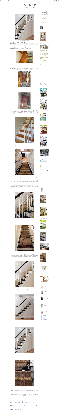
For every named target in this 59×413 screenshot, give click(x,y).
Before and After (15, 402)
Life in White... (45, 291)
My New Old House (33, 402)
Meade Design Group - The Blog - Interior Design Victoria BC (44, 303)
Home (24, 405)
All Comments (42, 166)
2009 (41, 191)
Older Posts (37, 405)
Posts (41, 165)
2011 (41, 189)
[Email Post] (22, 401)
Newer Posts (11, 405)
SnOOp (41, 310)
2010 (41, 190)
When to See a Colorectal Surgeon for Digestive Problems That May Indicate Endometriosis (44, 320)
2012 (41, 188)
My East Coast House (20, 402)
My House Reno (28, 402)
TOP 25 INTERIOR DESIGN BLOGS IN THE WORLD (46, 305)
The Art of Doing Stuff (43, 315)
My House (25, 402)
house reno (28, 42)
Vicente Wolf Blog (43, 318)
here (23, 394)
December (42, 175)
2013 (41, 187)
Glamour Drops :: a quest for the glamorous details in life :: (44, 296)
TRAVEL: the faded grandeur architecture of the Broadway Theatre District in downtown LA (46, 299)
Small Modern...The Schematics (46, 286)
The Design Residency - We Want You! (45, 311)
